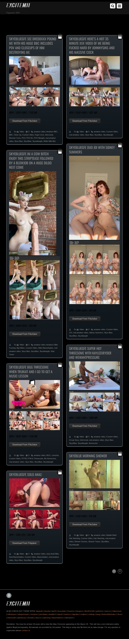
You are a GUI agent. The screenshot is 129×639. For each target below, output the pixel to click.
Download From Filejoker (24, 543)
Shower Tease (94, 542)
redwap (92, 614)
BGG (48, 455)
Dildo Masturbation (45, 348)
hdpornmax (117, 611)
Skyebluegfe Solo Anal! (25, 474)
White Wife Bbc (50, 141)
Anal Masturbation (16, 557)
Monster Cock (15, 138)
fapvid (59, 614)
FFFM (24, 458)
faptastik (39, 611)
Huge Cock (39, 135)
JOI (70, 333)
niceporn (34, 614)
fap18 (54, 611)
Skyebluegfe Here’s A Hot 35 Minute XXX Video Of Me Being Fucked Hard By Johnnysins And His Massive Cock (92, 45)
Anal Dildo (55, 554)
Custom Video (28, 135)
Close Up (17, 135)
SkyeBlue (27, 141)
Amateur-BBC (51, 132)
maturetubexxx (57, 618)
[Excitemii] (18, 6)
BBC (11, 135)
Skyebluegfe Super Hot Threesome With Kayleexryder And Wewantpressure (90, 353)
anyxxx (108, 611)
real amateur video (76, 135)
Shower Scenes (80, 542)
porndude (43, 614)
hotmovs (67, 614)
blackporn (69, 618)
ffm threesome (50, 458)
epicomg (46, 618)
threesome (93, 443)
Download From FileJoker (24, 121)
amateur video (39, 132)
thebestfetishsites (109, 614)
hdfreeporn (11, 614)
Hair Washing (98, 538)
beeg (98, 614)
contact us (26, 630)
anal (48, 554)
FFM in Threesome (35, 458)
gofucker (99, 611)
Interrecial (84, 440)
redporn (84, 614)
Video (21, 132)
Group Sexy (74, 440)
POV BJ (29, 138)
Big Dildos (21, 348)
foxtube (31, 618)
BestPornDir (90, 611)
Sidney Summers (96, 333)
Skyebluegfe (37, 141)
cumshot (55, 455)
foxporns (71, 611)
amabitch (52, 614)
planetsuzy (21, 618)
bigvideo (75, 614)
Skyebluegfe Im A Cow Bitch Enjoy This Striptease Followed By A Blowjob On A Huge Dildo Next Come (31, 160)
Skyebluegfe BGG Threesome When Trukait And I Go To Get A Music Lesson (30, 371)
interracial (49, 135)
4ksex (119, 614)
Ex (15, 132)
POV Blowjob (39, 138)
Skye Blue (18, 141)
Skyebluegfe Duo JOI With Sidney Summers (92, 149)
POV (23, 138)
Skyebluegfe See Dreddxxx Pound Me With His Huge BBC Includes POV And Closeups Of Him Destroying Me (32, 45)
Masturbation (42, 557)
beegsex (79, 611)
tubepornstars (23, 614)
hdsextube (11, 618)
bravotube (62, 611)
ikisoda (47, 611)
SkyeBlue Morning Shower (88, 455)
